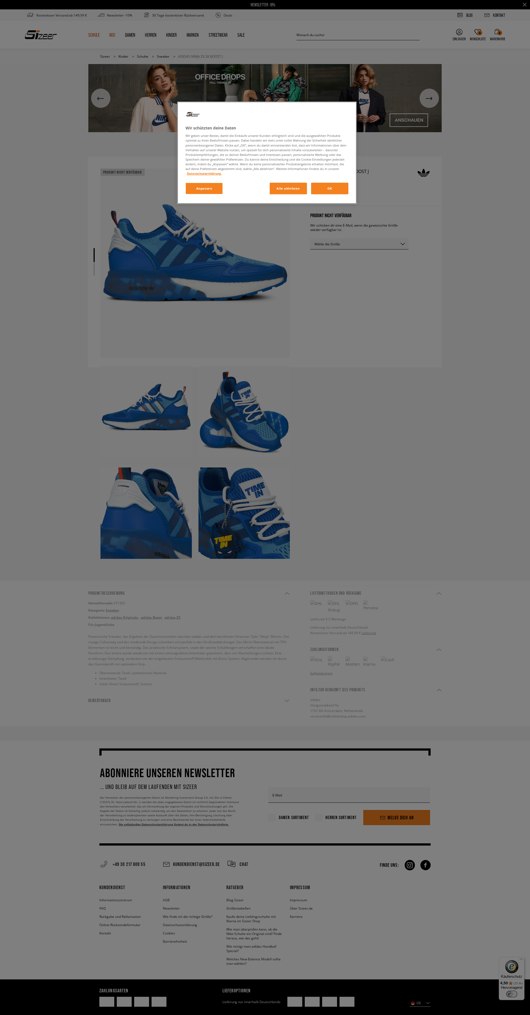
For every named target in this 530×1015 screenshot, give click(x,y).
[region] (267, 153)
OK (329, 188)
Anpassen (204, 188)
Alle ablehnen (288, 188)
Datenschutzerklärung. (204, 173)
